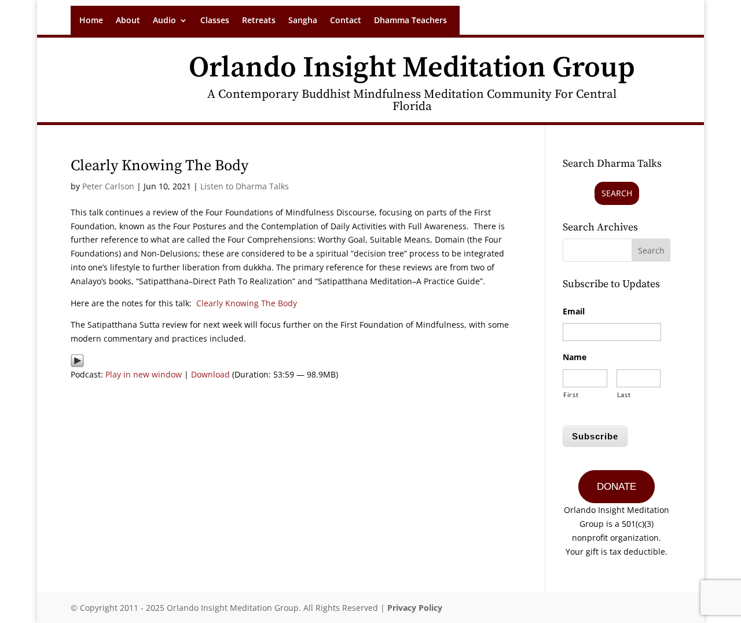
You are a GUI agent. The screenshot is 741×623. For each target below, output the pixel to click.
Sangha (302, 20)
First (570, 394)
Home (91, 20)
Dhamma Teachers (410, 20)
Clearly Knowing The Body (159, 165)
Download (210, 374)
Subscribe (595, 436)
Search (616, 193)
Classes (214, 20)
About (128, 20)
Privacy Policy (414, 607)
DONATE (616, 486)
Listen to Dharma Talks (244, 186)
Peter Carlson (108, 186)
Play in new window (143, 374)
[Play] (77, 360)
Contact (345, 20)
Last (624, 394)
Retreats (259, 20)
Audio (164, 20)
